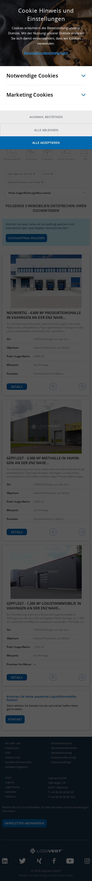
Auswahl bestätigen (46, 117)
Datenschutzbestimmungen (46, 53)
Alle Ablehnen (46, 130)
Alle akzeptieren (46, 143)
